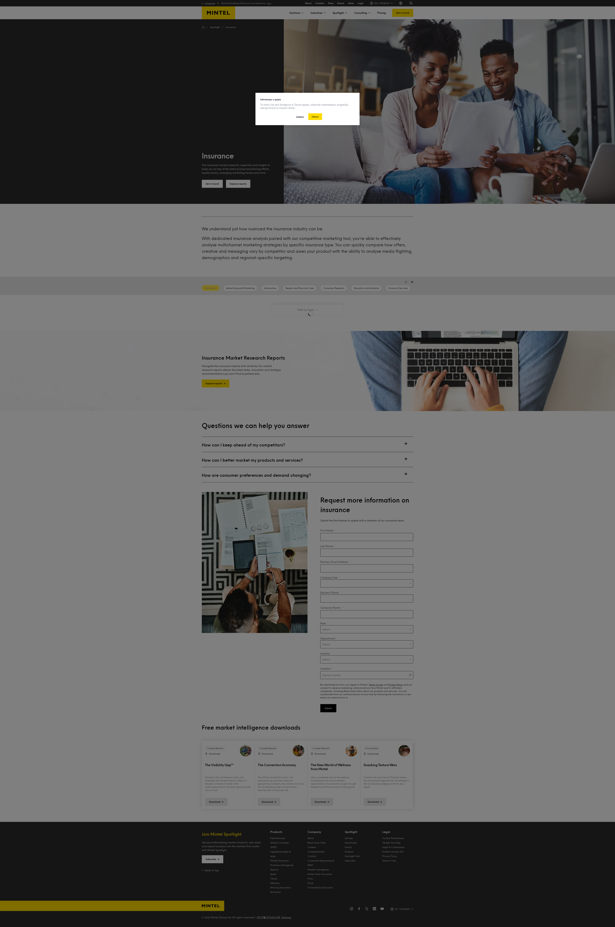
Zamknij (300, 116)
